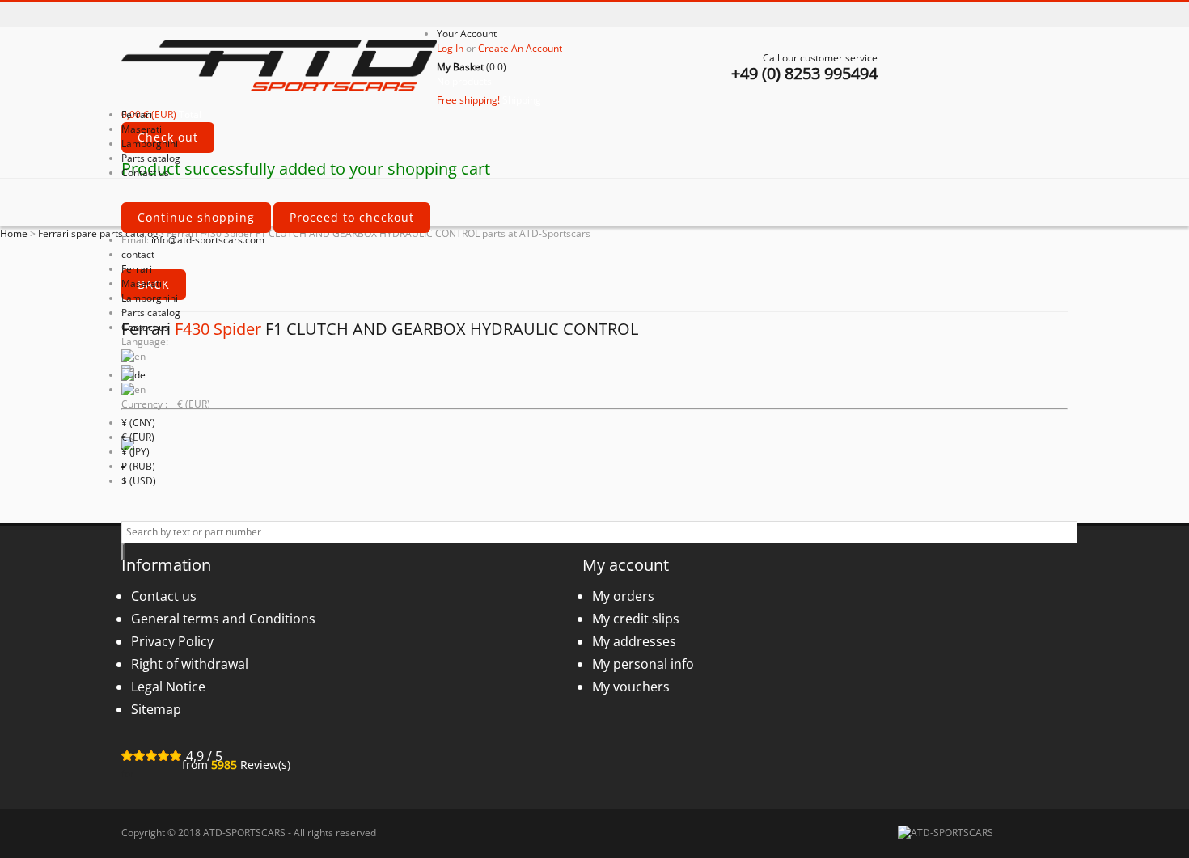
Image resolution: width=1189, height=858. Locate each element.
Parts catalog (150, 312)
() (471, 67)
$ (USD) (138, 481)
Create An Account (520, 48)
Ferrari (136, 269)
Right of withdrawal (189, 664)
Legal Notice (168, 686)
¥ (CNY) (138, 422)
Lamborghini (149, 298)
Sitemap (156, 709)
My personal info (643, 664)
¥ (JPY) (135, 452)
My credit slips (635, 619)
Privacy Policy (172, 641)
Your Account (467, 33)
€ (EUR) (137, 437)
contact (137, 254)
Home (14, 233)
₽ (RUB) (138, 466)
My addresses (634, 641)
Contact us (145, 327)
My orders (623, 596)
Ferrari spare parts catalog (98, 233)
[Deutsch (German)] (133, 375)
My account (625, 565)
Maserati (141, 283)
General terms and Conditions (223, 619)
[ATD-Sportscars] (279, 67)
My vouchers (631, 686)
